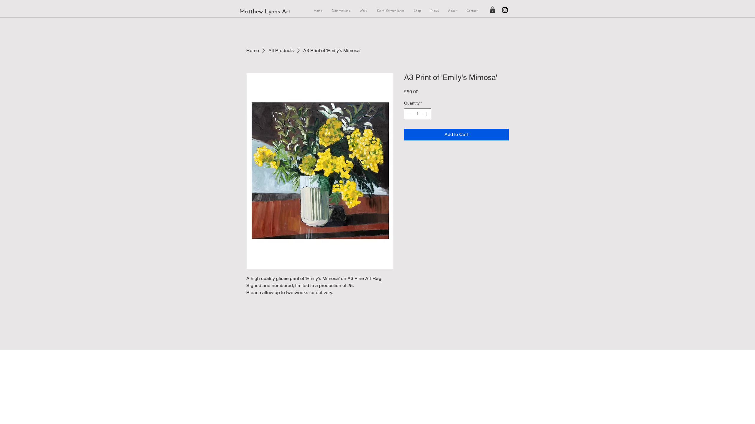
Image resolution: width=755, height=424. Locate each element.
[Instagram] (505, 10)
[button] (492, 9)
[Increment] (426, 114)
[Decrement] (408, 114)
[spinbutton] (417, 114)
